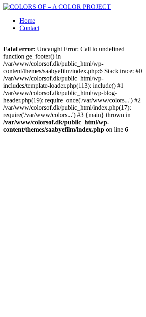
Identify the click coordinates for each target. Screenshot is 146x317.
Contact (29, 27)
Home (27, 20)
